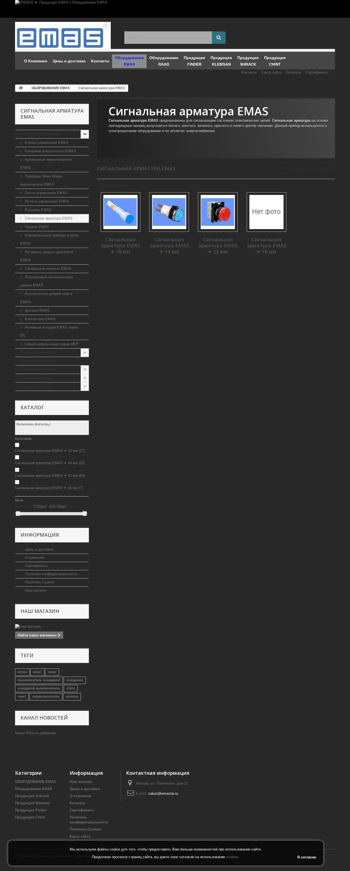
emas (22, 672)
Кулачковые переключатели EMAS (46, 163)
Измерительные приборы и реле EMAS (49, 239)
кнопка (72, 696)
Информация (40, 534)
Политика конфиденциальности (50, 574)
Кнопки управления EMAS (46, 143)
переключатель (46, 696)
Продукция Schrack (37, 361)
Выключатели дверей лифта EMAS (46, 298)
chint (70, 688)
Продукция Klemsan (38, 369)
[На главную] (21, 88)
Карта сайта (271, 72)
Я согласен (306, 857)
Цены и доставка (38, 549)
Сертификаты (317, 72)
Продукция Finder (36, 378)
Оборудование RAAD (38, 352)
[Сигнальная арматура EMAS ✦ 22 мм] (218, 212)
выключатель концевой (39, 680)
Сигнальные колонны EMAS (47, 269)
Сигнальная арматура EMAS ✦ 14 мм (50, 463)
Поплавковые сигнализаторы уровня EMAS (46, 281)
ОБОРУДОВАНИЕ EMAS (40, 134)
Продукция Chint (35, 386)
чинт (22, 696)
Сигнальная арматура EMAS (48, 218)
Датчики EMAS (37, 310)
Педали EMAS (36, 227)
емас (37, 672)
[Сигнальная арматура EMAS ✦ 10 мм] (120, 212)
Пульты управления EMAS (46, 201)
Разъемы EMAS (37, 210)
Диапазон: (24, 506)
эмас (52, 672)
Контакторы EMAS (40, 319)
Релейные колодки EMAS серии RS (49, 331)
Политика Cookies (39, 582)
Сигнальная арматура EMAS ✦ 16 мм (49, 488)
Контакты (249, 72)
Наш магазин (35, 590)
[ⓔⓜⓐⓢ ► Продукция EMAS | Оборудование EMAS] (175, 9)
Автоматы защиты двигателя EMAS (46, 256)
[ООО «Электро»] (65, 35)
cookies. (233, 857)
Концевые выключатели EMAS (50, 151)
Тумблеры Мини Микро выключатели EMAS (41, 180)
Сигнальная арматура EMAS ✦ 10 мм (50, 451)
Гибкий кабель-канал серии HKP (51, 344)
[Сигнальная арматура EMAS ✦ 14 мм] (169, 212)
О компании (34, 558)
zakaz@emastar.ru (163, 793)
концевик (74, 680)
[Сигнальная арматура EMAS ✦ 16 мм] (266, 212)
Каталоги (293, 72)
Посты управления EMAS (45, 193)
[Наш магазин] (52, 626)
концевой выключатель (39, 688)
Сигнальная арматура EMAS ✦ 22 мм (50, 476)
